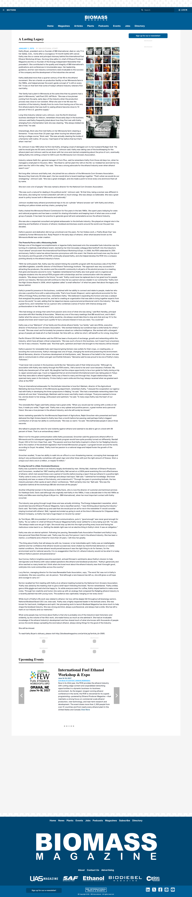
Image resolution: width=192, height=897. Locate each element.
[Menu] (3, 10)
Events (117, 26)
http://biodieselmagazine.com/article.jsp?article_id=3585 (80, 633)
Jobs (127, 26)
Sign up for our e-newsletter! (148, 36)
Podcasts (103, 26)
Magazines (64, 26)
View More (85, 710)
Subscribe (124, 820)
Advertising (107, 870)
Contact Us (93, 870)
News (61, 820)
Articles (78, 26)
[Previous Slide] (21, 695)
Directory (140, 26)
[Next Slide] (116, 695)
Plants (90, 26)
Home (50, 26)
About (81, 870)
